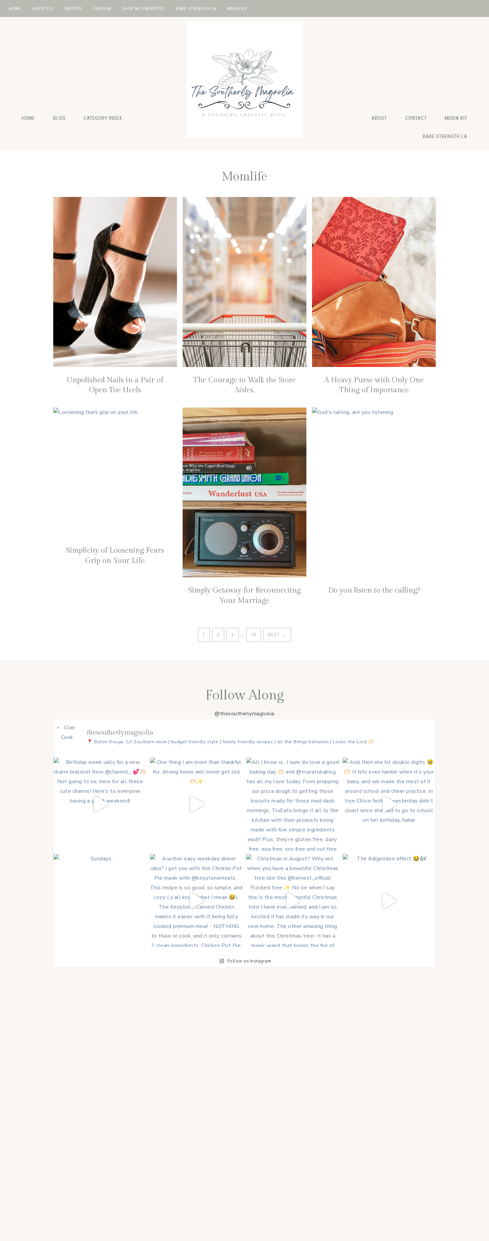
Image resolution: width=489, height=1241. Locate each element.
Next (277, 634)
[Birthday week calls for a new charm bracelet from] (100, 804)
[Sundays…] (100, 900)
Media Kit (456, 118)
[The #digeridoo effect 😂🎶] (389, 900)
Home (28, 118)
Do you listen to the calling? (374, 590)
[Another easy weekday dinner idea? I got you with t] (196, 900)
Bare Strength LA (445, 136)
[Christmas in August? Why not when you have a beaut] (292, 900)
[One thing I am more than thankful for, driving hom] (196, 804)
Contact (416, 118)
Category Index (102, 118)
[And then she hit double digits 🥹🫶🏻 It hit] (389, 804)
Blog (59, 118)
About (379, 118)
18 (253, 634)
